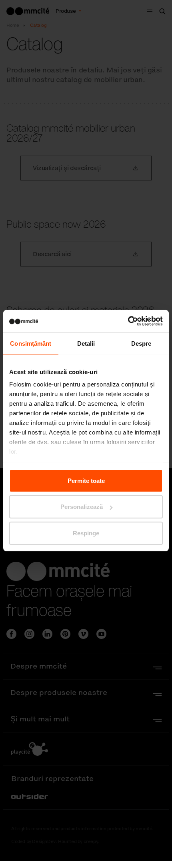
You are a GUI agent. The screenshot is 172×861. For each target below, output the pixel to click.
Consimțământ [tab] (30, 343)
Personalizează (81, 506)
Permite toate (86, 480)
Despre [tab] (141, 343)
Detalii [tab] (86, 343)
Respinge (86, 532)
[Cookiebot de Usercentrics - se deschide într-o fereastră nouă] (128, 321)
